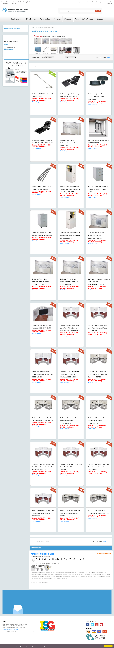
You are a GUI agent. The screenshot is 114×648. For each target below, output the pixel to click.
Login (79, 2)
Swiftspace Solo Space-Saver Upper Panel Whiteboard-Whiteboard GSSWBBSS (43, 513)
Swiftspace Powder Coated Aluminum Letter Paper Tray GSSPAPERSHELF (40, 281)
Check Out (109, 3)
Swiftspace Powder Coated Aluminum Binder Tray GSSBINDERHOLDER (96, 235)
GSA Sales (8, 2)
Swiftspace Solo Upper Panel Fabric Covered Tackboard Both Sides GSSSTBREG (71, 513)
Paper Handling (45, 19)
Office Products (31, 19)
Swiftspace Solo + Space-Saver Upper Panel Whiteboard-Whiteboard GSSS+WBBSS (69, 374)
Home (2, 2)
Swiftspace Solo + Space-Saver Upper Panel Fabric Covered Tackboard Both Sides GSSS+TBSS (70, 328)
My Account (102, 2)
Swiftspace (9, 47)
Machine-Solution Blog (42, 554)
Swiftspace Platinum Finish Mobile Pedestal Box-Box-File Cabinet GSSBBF (98, 189)
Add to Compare (36, 102)
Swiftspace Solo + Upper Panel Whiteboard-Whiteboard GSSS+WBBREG (97, 420)
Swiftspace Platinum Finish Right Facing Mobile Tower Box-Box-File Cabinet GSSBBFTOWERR (70, 235)
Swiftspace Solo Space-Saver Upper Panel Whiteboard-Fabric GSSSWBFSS (71, 467)
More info (60, 646)
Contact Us (95, 2)
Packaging (57, 19)
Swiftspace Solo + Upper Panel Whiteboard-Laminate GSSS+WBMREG (69, 420)
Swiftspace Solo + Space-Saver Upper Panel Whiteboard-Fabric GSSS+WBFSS (97, 328)
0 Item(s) (84, 2)
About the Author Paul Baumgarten (10, 629)
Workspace (67, 19)
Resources (100, 19)
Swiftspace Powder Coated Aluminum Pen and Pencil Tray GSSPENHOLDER (69, 281)
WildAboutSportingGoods (24, 2)
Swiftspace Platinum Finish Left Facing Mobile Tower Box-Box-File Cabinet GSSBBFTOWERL (70, 189)
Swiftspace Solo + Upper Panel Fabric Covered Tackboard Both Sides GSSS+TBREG (97, 374)
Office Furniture (38, 27)
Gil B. (38, 563)
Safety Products (87, 19)
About (14, 2)
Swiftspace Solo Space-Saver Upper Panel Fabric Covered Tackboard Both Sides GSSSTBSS (43, 467)
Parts (77, 19)
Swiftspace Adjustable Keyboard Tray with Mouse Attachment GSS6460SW (97, 96)
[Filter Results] (9, 49)
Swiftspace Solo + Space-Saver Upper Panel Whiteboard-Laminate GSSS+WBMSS (42, 374)
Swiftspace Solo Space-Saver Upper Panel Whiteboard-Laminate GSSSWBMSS (99, 467)
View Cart (109, 2)
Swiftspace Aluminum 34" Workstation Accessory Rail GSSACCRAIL (68, 142)
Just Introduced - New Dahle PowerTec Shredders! (60, 559)
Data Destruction (16, 19)
